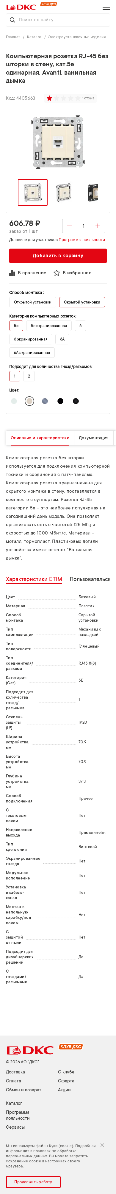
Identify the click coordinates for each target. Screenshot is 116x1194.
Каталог (35, 37)
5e (16, 325)
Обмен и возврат (23, 1090)
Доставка (15, 1072)
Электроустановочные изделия (77, 37)
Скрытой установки (82, 302)
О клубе (66, 1072)
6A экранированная (32, 352)
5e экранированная (49, 325)
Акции (64, 1090)
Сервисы (15, 1127)
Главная (13, 37)
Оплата (13, 1081)
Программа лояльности (18, 1115)
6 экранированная (31, 339)
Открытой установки (32, 302)
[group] (64, 98)
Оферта (66, 1081)
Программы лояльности (82, 239)
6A (62, 339)
